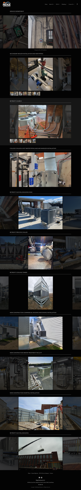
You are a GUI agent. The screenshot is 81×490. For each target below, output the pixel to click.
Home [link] (46, 4)
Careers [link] (51, 473)
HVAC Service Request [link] (44, 473)
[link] (7, 3)
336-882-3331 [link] (40, 484)
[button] (51, 4)
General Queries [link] (34, 473)
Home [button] (29, 473)
